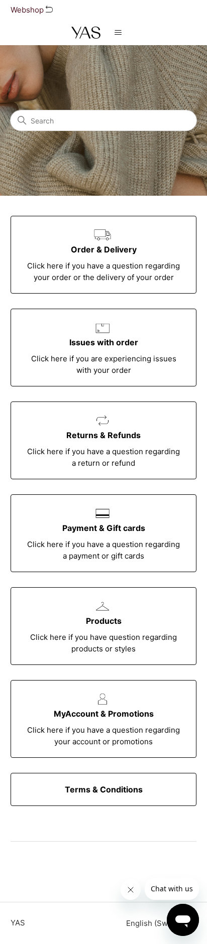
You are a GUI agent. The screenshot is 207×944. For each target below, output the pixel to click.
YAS (18, 922)
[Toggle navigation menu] (118, 33)
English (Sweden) (158, 923)
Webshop (28, 10)
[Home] (85, 33)
